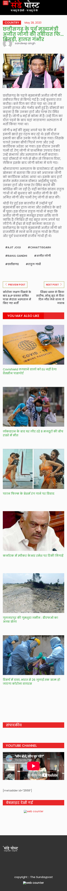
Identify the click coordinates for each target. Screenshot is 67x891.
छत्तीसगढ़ (13, 264)
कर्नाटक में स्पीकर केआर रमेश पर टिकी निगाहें (33, 556)
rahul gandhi (17, 256)
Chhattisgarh (40, 247)
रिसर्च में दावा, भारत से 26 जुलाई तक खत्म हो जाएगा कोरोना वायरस (31, 682)
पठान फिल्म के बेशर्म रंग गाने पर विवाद (28, 494)
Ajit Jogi (14, 247)
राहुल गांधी (34, 264)
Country (12, 23)
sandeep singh (25, 43)
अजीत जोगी (43, 256)
